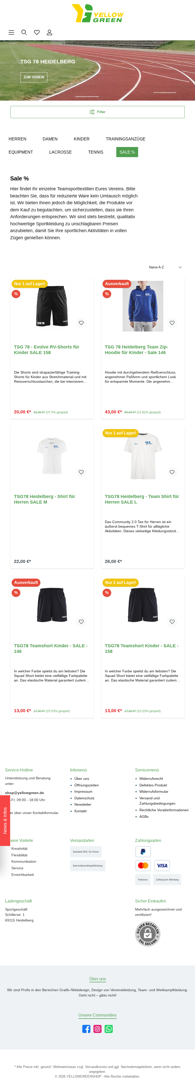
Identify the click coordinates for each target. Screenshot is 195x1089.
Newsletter (82, 804)
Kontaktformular (45, 813)
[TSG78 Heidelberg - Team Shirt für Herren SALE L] (143, 455)
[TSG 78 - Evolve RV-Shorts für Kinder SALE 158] (52, 306)
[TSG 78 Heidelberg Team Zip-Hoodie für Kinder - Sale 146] (143, 306)
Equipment (21, 152)
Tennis (95, 152)
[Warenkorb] (59, 30)
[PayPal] (143, 852)
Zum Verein (34, 77)
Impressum (83, 791)
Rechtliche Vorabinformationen (164, 810)
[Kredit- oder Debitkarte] (152, 865)
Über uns (81, 779)
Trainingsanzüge (125, 139)
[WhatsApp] (109, 1029)
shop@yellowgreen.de (24, 793)
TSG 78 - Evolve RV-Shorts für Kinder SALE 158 (46, 349)
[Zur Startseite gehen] (97, 13)
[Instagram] (97, 1029)
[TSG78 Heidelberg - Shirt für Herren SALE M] (52, 455)
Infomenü (78, 770)
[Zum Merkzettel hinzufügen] (81, 323)
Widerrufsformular (153, 791)
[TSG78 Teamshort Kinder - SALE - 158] (143, 605)
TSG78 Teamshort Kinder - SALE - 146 (51, 648)
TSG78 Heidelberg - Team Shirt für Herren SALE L (142, 499)
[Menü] (11, 32)
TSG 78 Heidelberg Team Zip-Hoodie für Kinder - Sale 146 (136, 349)
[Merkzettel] (36, 32)
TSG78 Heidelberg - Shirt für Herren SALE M (44, 499)
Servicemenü (147, 770)
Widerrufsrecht (151, 779)
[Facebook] (86, 1029)
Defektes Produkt (153, 785)
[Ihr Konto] (49, 32)
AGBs (144, 817)
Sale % (127, 152)
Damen (50, 139)
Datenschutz (84, 798)
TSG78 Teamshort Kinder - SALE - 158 (141, 648)
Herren (17, 139)
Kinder (82, 139)
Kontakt (80, 811)
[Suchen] (24, 32)
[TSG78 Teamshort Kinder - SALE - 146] (52, 605)
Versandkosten (96, 1067)
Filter (100, 112)
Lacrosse (60, 152)
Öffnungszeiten (86, 785)
